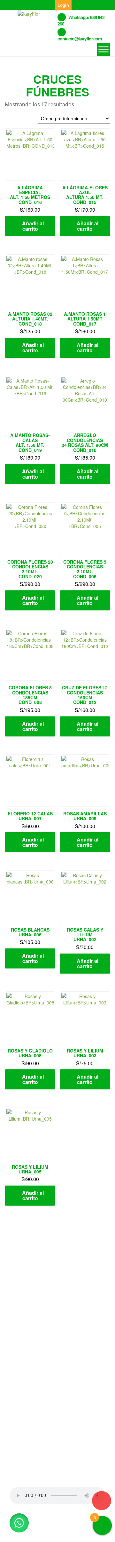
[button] (19, 1522)
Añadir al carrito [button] (33, 226)
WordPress (84, 1525)
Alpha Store (47, 1531)
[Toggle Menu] (103, 49)
